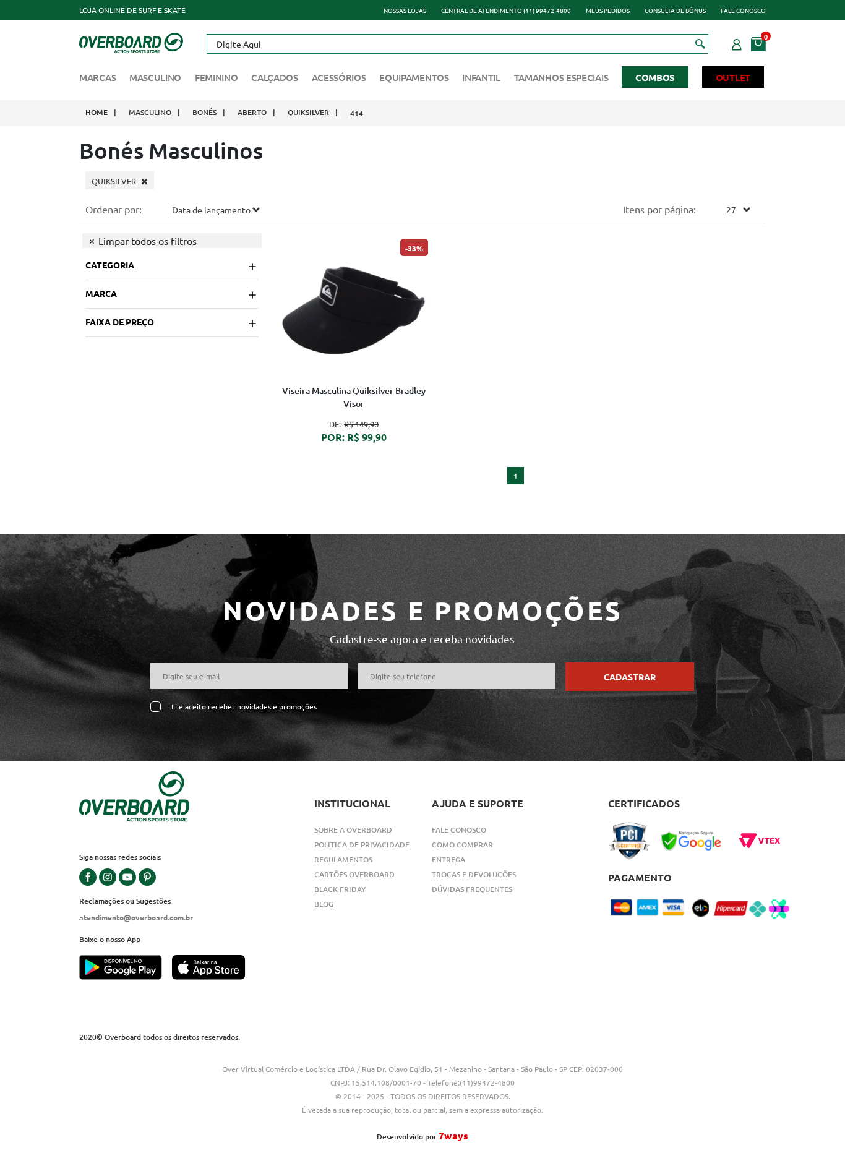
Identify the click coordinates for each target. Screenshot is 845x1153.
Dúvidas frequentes (472, 889)
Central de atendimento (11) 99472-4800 (506, 10)
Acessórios (339, 77)
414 (356, 113)
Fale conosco (743, 10)
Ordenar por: (113, 209)
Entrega (448, 859)
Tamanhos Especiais (561, 77)
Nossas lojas (405, 10)
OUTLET (733, 77)
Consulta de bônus (675, 10)
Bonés (204, 112)
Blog (323, 904)
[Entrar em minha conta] (737, 42)
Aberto (252, 112)
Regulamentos (343, 859)
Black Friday (340, 889)
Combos (655, 77)
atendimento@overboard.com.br (136, 917)
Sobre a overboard (353, 830)
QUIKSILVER (308, 112)
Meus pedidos (608, 10)
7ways (453, 1135)
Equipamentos (413, 77)
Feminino (216, 77)
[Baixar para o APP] (125, 968)
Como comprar (462, 844)
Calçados (274, 77)
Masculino (155, 77)
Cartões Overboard (354, 874)
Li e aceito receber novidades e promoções (244, 706)
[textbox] (457, 44)
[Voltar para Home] (131, 41)
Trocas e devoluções (474, 874)
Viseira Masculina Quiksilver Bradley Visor (354, 397)
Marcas (97, 77)
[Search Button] (700, 43)
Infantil (481, 77)
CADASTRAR (630, 676)
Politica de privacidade (362, 844)
